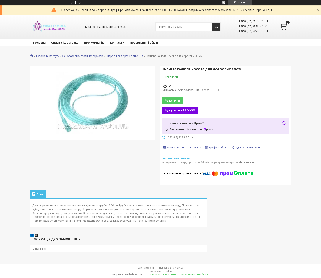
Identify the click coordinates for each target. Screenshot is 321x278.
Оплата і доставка (64, 42)
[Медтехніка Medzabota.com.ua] (49, 26)
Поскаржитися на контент (162, 274)
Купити (174, 100)
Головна (39, 42)
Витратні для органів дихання (124, 56)
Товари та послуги (47, 56)
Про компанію (94, 42)
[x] (36, 235)
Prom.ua (179, 267)
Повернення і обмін (144, 42)
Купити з (175, 110)
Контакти (117, 42)
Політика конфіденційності (194, 274)
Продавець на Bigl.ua (160, 271)
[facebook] (32, 235)
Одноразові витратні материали (82, 56)
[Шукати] (216, 27)
